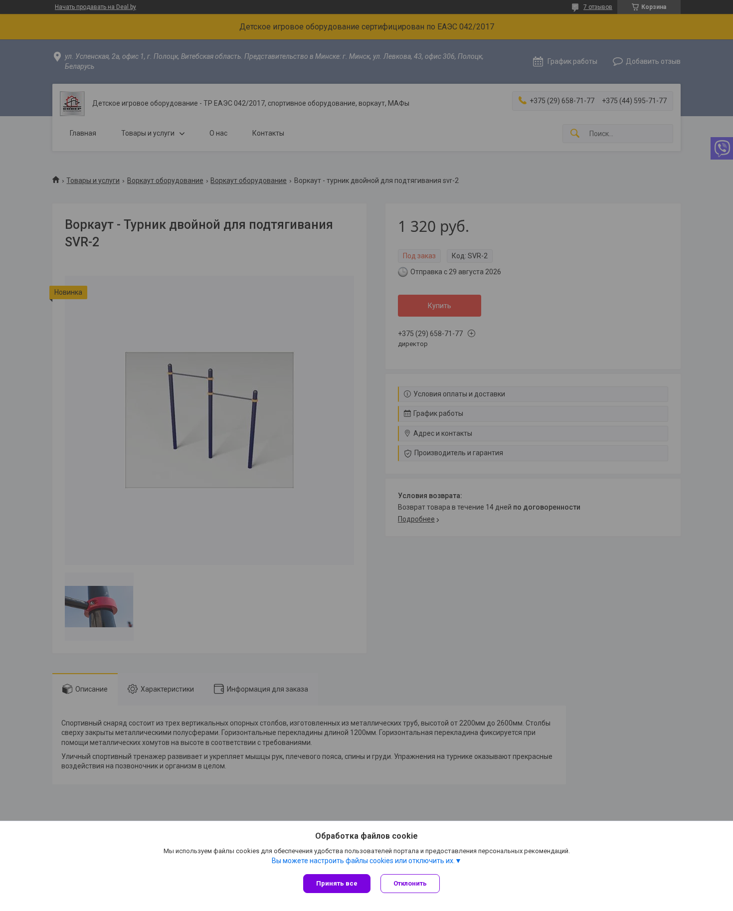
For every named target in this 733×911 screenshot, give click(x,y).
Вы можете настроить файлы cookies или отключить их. (363, 861)
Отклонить (410, 883)
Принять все (337, 883)
